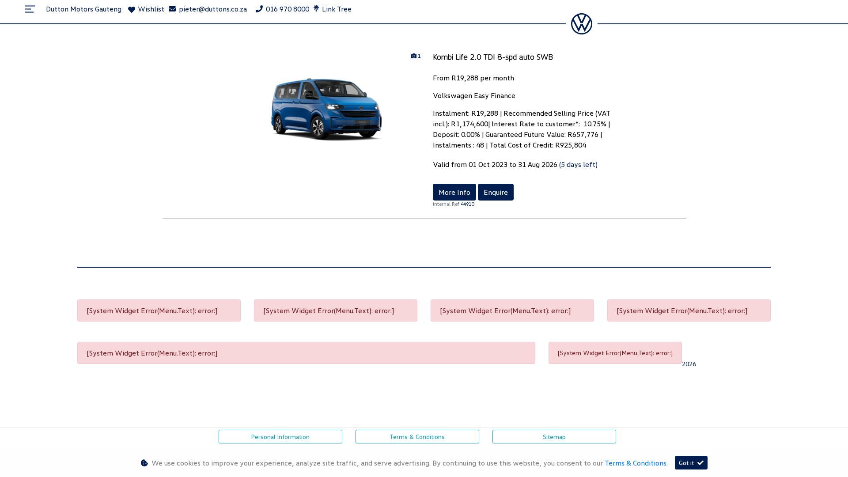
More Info (454, 192)
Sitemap (554, 436)
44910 (467, 204)
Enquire (496, 192)
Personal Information (280, 436)
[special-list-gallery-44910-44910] (326, 99)
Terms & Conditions (417, 436)
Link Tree (336, 8)
